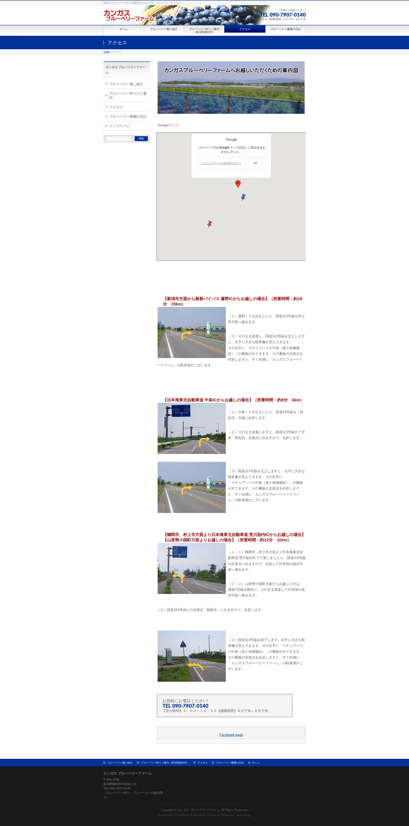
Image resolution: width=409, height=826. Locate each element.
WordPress (182, 815)
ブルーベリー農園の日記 (128, 116)
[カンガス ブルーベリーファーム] (129, 17)
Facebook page (231, 735)
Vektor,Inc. (228, 815)
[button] (238, 184)
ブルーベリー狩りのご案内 (128, 95)
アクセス (116, 107)
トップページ (119, 126)
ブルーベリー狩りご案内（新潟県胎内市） (165, 762)
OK (255, 163)
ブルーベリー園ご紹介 (126, 84)
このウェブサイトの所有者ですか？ (220, 163)
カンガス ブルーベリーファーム (199, 810)
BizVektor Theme (204, 815)
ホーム (256, 762)
